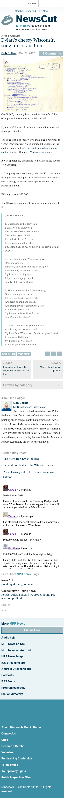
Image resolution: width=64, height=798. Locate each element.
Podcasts (7, 675)
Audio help (8, 637)
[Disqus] (32, 526)
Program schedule (13, 687)
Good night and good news (17, 584)
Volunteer (7, 752)
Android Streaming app (16, 669)
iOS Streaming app (13, 663)
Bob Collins (9, 53)
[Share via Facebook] (53, 354)
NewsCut (7, 580)
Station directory (12, 694)
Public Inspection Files (16, 777)
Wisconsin (24, 354)
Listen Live (32, 630)
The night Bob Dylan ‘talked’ (21, 458)
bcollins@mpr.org (22, 407)
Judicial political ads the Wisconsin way (28, 465)
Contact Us (8, 733)
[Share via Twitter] (47, 354)
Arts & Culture (10, 36)
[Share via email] (59, 354)
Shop (4, 740)
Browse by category (17, 385)
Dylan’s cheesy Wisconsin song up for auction (28, 43)
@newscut (40, 407)
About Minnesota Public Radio (21, 727)
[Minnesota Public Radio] (11, 4)
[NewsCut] (36, 21)
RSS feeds (8, 681)
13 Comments (51, 53)
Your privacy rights (13, 771)
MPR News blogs (12, 656)
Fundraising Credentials (17, 758)
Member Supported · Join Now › (32, 11)
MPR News (23, 26)
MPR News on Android (16, 650)
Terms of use (9, 765)
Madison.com (37, 152)
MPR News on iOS (13, 644)
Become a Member (13, 746)
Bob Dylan (8, 354)
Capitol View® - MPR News (18, 591)
